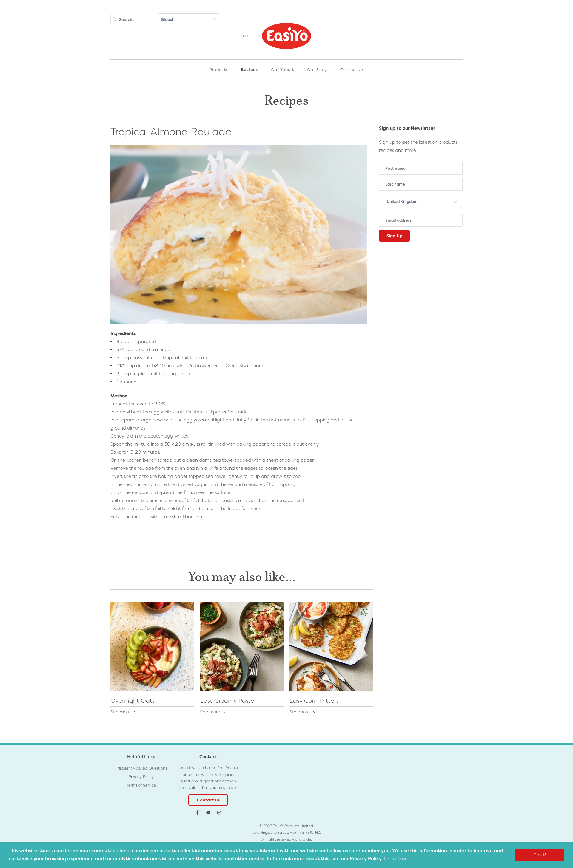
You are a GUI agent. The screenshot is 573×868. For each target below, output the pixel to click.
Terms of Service (141, 785)
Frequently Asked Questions (141, 768)
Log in (246, 35)
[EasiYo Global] (286, 38)
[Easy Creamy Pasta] (242, 646)
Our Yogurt (282, 69)
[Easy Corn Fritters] (331, 646)
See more (121, 712)
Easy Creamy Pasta (227, 701)
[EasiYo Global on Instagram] (219, 813)
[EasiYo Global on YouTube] (208, 813)
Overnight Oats (132, 701)
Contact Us (352, 69)
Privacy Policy (141, 776)
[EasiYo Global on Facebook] (197, 813)
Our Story (317, 69)
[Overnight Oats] (152, 646)
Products (219, 69)
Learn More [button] (396, 858)
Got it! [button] (539, 855)
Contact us (208, 800)
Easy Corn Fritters (314, 701)
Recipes (249, 69)
